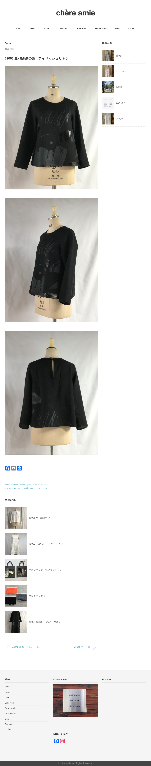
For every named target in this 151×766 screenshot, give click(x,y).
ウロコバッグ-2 (37, 596)
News (32, 28)
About (18, 28)
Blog (117, 28)
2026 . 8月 (120, 103)
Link (9, 729)
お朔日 (119, 87)
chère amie (65, 763)
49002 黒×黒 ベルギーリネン (26, 647)
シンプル (120, 118)
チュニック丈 (122, 71)
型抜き (119, 55)
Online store (100, 28)
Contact (131, 28)
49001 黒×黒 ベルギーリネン (45, 622)
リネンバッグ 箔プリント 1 (45, 570)
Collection (62, 28)
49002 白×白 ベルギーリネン (46, 544)
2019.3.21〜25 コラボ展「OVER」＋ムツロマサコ (29, 488)
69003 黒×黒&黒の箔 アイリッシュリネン (31, 485)
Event (46, 28)
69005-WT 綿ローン (39, 517)
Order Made (81, 28)
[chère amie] (75, 11)
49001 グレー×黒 (82, 647)
